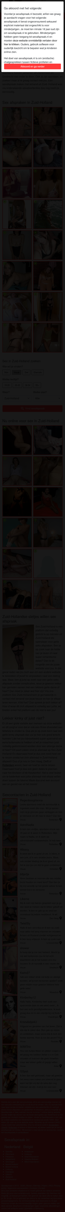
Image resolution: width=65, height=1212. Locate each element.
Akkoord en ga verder (32, 66)
